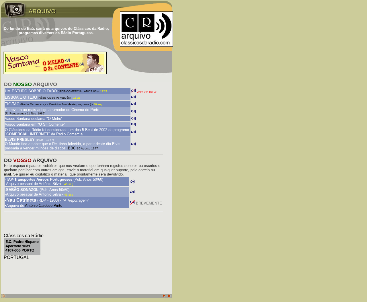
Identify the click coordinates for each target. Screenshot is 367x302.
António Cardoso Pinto (43, 205)
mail (7, 174)
